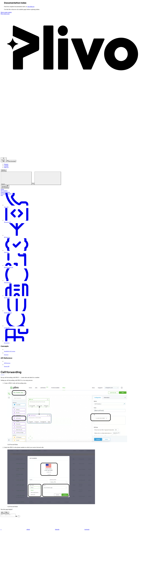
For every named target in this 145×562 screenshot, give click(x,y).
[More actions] (47, 178)
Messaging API (7, 222)
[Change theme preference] (4, 170)
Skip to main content (6, 12)
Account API (7, 297)
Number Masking (8, 312)
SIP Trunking (4, 190)
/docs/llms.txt (30, 6)
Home (2, 189)
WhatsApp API (7, 282)
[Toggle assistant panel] (33, 184)
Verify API (6, 252)
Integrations (6, 342)
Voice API (6, 207)
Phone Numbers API (8, 267)
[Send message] (18, 516)
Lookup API (6, 327)
